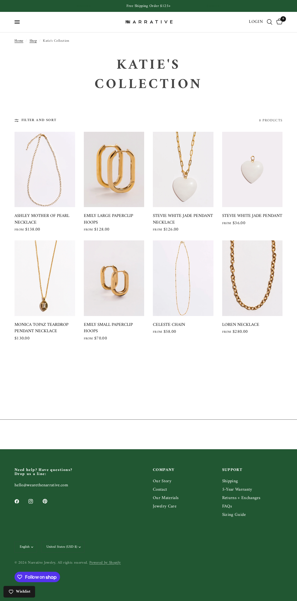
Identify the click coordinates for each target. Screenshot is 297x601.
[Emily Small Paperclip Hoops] (114, 278)
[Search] (269, 22)
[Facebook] (21, 501)
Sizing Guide (234, 515)
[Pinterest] (49, 501)
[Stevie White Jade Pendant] (252, 169)
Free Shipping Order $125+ (148, 6)
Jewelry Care (164, 506)
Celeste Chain (169, 325)
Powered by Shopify (105, 562)
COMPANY (164, 470)
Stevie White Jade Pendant (252, 216)
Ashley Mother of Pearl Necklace (42, 219)
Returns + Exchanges (241, 498)
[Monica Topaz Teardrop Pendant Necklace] (45, 278)
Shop (33, 41)
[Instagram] (34, 501)
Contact (160, 490)
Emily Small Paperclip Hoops (108, 328)
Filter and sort (38, 120)
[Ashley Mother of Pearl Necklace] (45, 169)
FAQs (227, 506)
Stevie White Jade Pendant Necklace (183, 219)
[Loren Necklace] (252, 278)
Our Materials (165, 498)
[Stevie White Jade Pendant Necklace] (183, 169)
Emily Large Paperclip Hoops (108, 219)
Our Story (162, 481)
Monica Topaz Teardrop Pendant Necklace (41, 328)
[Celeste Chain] (183, 278)
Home (19, 41)
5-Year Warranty (237, 490)
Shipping (230, 481)
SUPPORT (232, 470)
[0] (278, 22)
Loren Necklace (240, 325)
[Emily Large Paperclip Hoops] (114, 169)
